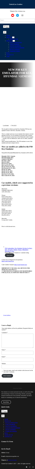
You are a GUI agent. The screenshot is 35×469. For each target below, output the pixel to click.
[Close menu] (4, 32)
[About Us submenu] (13, 37)
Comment (5, 332)
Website (4, 363)
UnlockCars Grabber (15, 4)
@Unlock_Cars (21, 11)
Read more (9, 255)
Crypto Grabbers (6, 315)
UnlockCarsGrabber (12, 460)
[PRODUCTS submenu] (14, 41)
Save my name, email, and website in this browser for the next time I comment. (18, 371)
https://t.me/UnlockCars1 (20, 264)
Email (4, 356)
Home (8, 35)
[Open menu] (6, 26)
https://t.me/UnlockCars (8, 261)
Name (4, 349)
